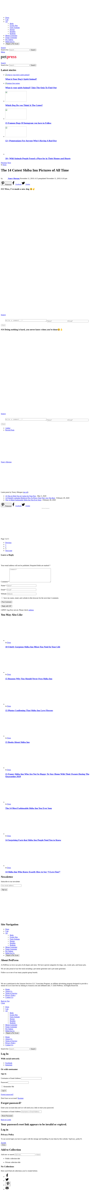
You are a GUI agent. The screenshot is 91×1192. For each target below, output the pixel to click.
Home (7, 989)
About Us (8, 991)
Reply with (6, 606)
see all (25, 492)
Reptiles (12, 32)
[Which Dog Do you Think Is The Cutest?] (47, 96)
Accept (3, 1143)
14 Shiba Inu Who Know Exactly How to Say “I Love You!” (32, 872)
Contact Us (9, 997)
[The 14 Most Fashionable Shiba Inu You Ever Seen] (47, 791)
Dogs (7, 18)
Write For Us (9, 42)
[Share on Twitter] (7, 1181)
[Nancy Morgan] (15, 460)
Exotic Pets (14, 26)
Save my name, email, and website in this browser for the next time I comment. (31, 598)
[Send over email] (7, 1189)
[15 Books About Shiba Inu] (47, 725)
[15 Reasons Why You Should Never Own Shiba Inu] (47, 661)
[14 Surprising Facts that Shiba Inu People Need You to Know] (47, 823)
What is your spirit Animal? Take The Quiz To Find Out (31, 87)
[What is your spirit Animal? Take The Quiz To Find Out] (47, 83)
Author (7, 428)
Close (3, 1003)
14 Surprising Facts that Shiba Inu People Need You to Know (33, 840)
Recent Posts (9, 430)
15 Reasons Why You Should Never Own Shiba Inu (28, 679)
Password (4, 1082)
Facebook (8, 1063)
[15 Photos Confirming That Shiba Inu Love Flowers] (47, 693)
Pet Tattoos (9, 40)
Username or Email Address (11, 1078)
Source (3, 315)
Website (3, 594)
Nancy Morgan (6, 462)
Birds (12, 24)
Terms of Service (11, 993)
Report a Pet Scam (12, 44)
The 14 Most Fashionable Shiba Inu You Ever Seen (23, 500)
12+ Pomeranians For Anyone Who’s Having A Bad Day (31, 141)
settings (31, 610)
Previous (4, 163)
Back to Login (6, 1120)
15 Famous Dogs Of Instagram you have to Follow (28, 123)
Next (9, 163)
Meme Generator (11, 36)
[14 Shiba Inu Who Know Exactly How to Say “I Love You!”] (47, 855)
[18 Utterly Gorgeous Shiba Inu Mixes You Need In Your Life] (47, 630)
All (6, 22)
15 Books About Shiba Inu (17, 742)
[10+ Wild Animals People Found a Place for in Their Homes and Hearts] (47, 149)
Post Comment (6, 602)
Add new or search (8, 1154)
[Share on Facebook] (7, 1177)
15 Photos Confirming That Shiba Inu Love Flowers (29, 710)
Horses (12, 30)
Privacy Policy (10, 995)
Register (21, 1098)
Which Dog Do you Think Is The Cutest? (24, 105)
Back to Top (5, 1001)
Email (3, 590)
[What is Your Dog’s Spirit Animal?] (47, 75)
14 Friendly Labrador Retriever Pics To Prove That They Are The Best (30, 498)
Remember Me (8, 1087)
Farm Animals (15, 28)
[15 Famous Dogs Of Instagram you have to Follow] (47, 114)
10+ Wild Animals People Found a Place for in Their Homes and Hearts (37, 158)
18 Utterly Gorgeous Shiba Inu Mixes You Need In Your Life (32, 647)
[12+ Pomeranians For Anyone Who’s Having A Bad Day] (47, 132)
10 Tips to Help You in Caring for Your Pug (20, 496)
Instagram (8, 1065)
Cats (6, 20)
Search (33, 50)
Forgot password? (7, 1094)
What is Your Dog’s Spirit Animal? (21, 79)
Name (3, 586)
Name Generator (11, 38)
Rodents (13, 34)
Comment (5, 582)
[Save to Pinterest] (8, 1184)
